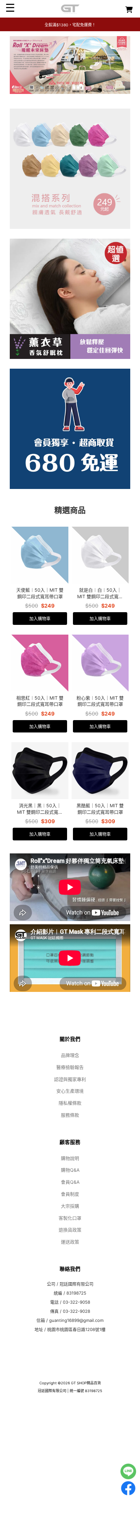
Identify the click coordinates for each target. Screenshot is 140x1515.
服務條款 (70, 1177)
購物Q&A (70, 1232)
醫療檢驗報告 (70, 1129)
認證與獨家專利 (70, 1141)
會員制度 (70, 1256)
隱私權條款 (70, 1165)
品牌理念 (70, 1117)
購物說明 (70, 1220)
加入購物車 (39, 680)
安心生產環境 (70, 1153)
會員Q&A (70, 1244)
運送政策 (70, 1304)
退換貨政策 (70, 1292)
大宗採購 (70, 1268)
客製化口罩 (70, 1280)
